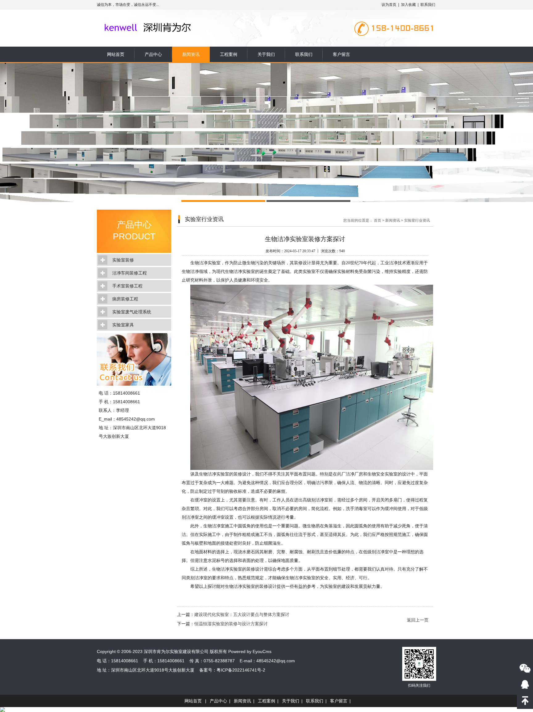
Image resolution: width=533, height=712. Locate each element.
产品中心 (153, 54)
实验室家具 (123, 324)
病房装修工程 (125, 298)
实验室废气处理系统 (131, 311)
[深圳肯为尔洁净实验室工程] (159, 19)
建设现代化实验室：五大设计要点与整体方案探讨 (241, 614)
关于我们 (266, 54)
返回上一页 (417, 620)
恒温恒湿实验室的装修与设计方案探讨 (231, 623)
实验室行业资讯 (417, 220)
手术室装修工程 (127, 285)
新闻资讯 (191, 54)
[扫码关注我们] (525, 668)
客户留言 (341, 54)
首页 (377, 220)
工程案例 (228, 54)
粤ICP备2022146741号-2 (241, 670)
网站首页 (115, 54)
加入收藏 (408, 4)
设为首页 (389, 4)
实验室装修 (123, 260)
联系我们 (427, 4)
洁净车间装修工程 (129, 272)
